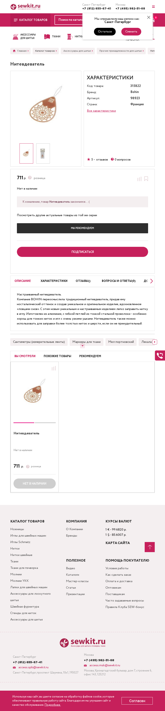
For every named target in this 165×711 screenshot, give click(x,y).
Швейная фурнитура (24, 606)
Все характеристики (101, 111)
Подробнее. (52, 705)
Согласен (137, 701)
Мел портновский (121, 342)
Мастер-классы (77, 581)
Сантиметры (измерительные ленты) (39, 342)
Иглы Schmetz (20, 542)
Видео (70, 568)
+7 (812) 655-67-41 (96, 8)
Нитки (15, 548)
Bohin (134, 92)
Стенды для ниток (23, 613)
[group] (34, 393)
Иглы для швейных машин (28, 535)
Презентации (75, 594)
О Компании (74, 529)
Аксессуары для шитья (26, 619)
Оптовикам (113, 587)
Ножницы (17, 529)
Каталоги (72, 574)
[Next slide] (150, 281)
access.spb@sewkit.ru (33, 667)
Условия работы (116, 568)
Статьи (71, 587)
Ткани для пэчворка (24, 568)
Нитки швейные (21, 555)
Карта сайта (117, 543)
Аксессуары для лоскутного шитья (30, 597)
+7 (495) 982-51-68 (130, 8)
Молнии (16, 574)
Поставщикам (115, 594)
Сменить (131, 31)
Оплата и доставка (118, 581)
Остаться (105, 31)
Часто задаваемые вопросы (124, 600)
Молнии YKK (19, 581)
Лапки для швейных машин (28, 587)
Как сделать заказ (118, 574)
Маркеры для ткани (86, 342)
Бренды (71, 535)
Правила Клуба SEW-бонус (124, 607)
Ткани (14, 561)
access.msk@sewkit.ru (104, 665)
